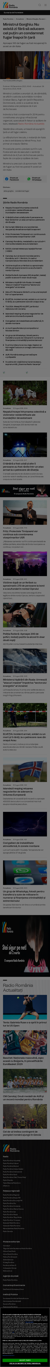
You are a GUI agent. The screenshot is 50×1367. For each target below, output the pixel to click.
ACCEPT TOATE (25, 1360)
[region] (25, 1337)
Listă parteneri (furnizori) (8, 1355)
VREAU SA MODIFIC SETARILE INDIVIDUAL (25, 1363)
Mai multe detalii (29, 1322)
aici (13, 1332)
